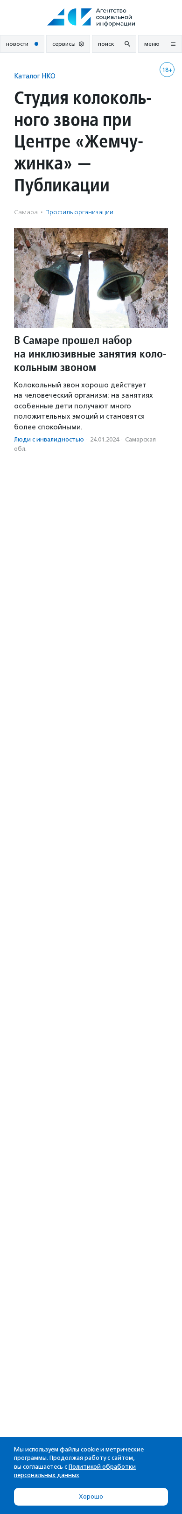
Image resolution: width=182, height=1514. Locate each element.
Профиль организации (79, 212)
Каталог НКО (35, 76)
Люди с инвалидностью (49, 439)
